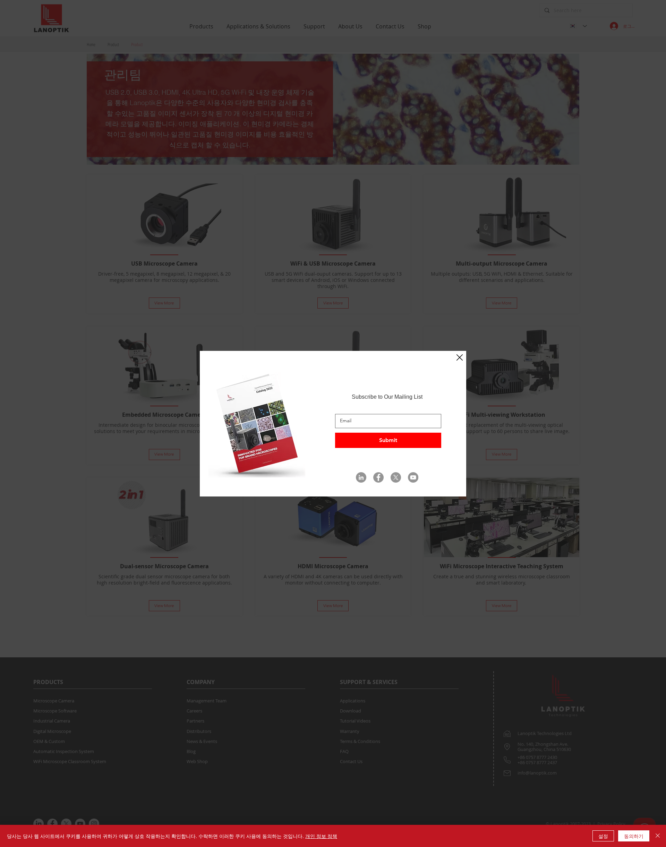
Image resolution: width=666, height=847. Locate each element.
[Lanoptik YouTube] (413, 477)
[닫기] (658, 835)
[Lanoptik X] (396, 477)
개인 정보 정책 (321, 835)
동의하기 (633, 835)
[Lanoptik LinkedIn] (361, 477)
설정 (603, 835)
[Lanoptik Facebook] (378, 477)
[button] (459, 357)
